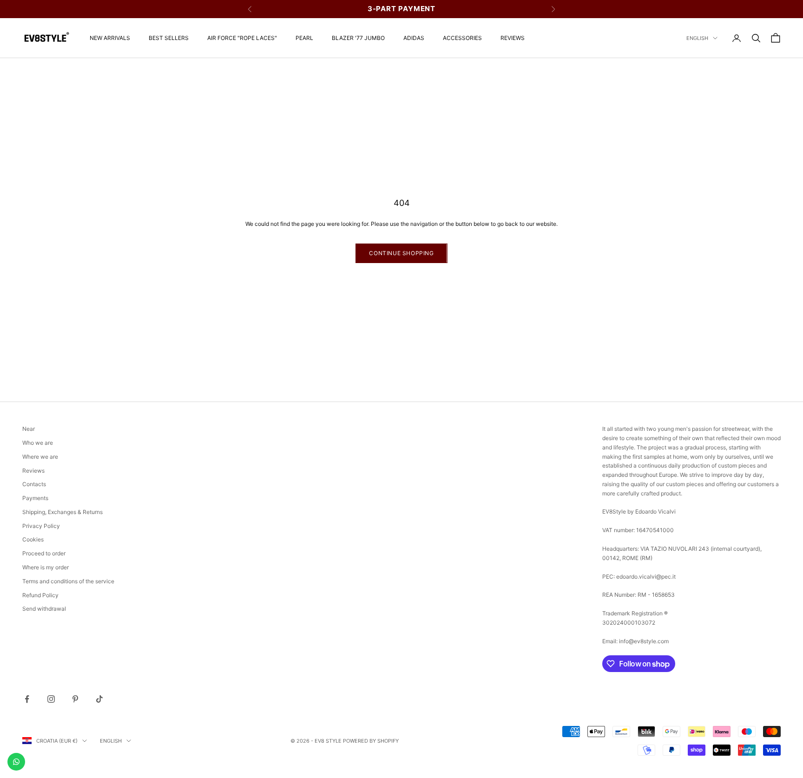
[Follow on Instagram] (51, 699)
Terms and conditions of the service (68, 581)
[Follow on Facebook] (27, 699)
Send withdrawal (44, 608)
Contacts (34, 484)
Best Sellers (169, 37)
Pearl (304, 37)
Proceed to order (44, 553)
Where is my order (45, 567)
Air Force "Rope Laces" (242, 37)
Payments (35, 497)
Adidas (413, 37)
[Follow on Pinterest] (75, 699)
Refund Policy (40, 595)
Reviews (512, 37)
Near (28, 428)
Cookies (33, 539)
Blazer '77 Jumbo (358, 37)
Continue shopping (401, 253)
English (697, 38)
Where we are (40, 456)
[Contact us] (16, 762)
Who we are (37, 442)
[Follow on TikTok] (99, 699)
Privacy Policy (41, 525)
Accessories (462, 37)
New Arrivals (110, 37)
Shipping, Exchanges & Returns (62, 511)
